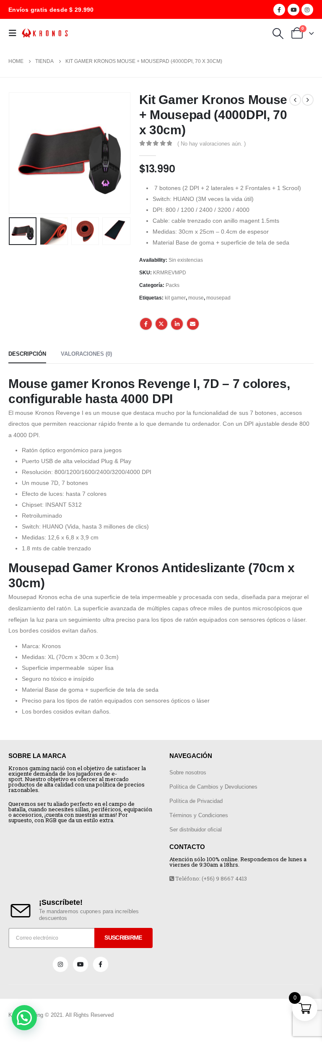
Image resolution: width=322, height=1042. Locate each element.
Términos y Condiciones (198, 815)
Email (193, 324)
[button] (24, 1017)
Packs (172, 285)
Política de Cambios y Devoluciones (213, 787)
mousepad (218, 298)
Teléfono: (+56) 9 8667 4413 (210, 878)
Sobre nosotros (187, 772)
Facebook (146, 324)
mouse (196, 298)
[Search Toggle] (277, 33)
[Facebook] (279, 10)
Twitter (161, 324)
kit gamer (175, 298)
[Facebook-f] (101, 964)
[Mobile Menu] (15, 33)
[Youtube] (293, 10)
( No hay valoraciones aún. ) (211, 144)
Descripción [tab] (27, 354)
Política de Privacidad (196, 801)
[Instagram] (307, 10)
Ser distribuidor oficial (195, 829)
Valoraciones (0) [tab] (86, 354)
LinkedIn (177, 324)
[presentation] (19, 153)
